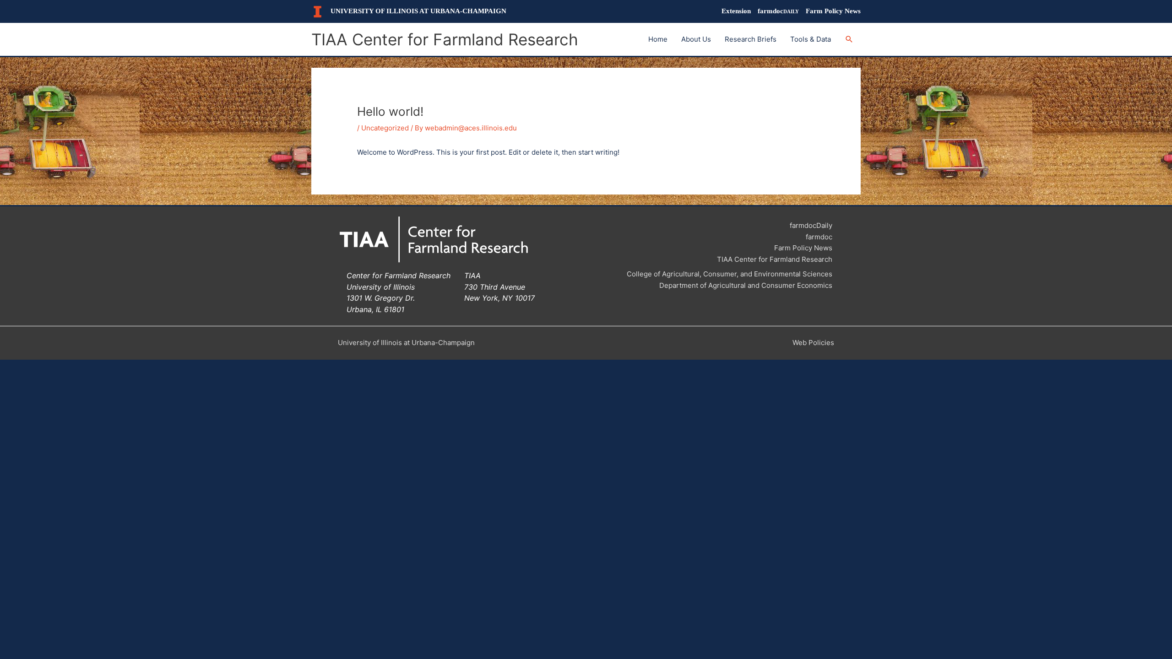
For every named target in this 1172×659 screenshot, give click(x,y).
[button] (849, 39)
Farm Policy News (833, 11)
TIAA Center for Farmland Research (444, 39)
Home (657, 39)
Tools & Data (810, 39)
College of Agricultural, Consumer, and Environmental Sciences (729, 274)
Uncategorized (385, 128)
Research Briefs (750, 39)
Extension (736, 11)
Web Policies (813, 342)
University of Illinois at (418, 11)
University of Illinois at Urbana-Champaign (406, 342)
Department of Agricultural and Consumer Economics (745, 285)
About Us (696, 39)
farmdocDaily (811, 225)
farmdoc (778, 11)
